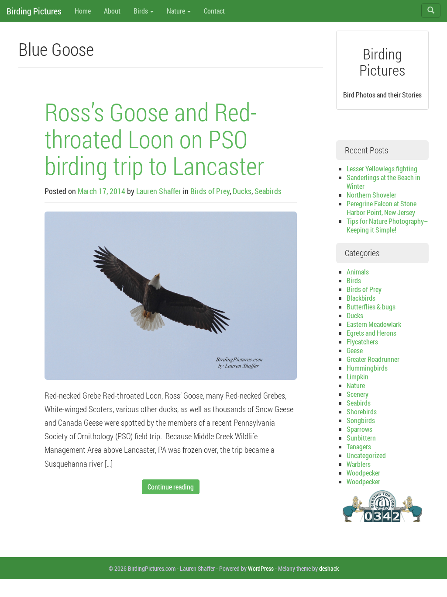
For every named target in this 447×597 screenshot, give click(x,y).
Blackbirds (361, 297)
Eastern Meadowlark (374, 324)
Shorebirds (362, 411)
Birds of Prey (210, 191)
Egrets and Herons (371, 332)
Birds (141, 10)
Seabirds (268, 191)
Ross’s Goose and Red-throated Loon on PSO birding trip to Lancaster (154, 138)
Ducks (242, 191)
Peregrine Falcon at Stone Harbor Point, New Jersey (381, 208)
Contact (214, 10)
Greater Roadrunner (373, 359)
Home (83, 10)
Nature (176, 10)
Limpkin (357, 376)
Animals (358, 271)
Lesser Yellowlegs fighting (382, 168)
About (112, 10)
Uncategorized (366, 455)
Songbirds (361, 420)
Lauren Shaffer (158, 191)
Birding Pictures (34, 11)
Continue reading (171, 486)
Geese (355, 350)
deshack (329, 568)
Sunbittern (361, 437)
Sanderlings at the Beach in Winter (383, 182)
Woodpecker (363, 472)
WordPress (261, 568)
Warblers (359, 464)
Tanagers (359, 446)
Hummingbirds (367, 367)
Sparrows (359, 429)
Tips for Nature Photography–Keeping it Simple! (387, 225)
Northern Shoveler (371, 194)
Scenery (357, 394)
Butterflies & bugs (371, 306)
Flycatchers (362, 341)
